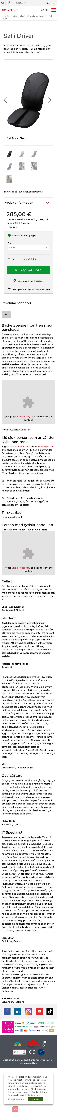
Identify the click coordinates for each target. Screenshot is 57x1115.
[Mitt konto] (9, 2)
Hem (4, 16)
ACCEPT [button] (35, 1099)
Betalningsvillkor (28, 1063)
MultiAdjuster (45, 446)
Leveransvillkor (42, 289)
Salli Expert (24, 446)
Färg (10, 243)
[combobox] (20, 3)
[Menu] (53, 10)
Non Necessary (21, 416)
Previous (5, 100)
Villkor (50, 1060)
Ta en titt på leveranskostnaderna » (23, 191)
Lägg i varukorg (30, 270)
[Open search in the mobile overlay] (2, 2)
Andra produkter (37, 16)
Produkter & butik (18, 16)
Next (49, 100)
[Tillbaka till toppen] (15, 1109)
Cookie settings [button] (16, 1099)
